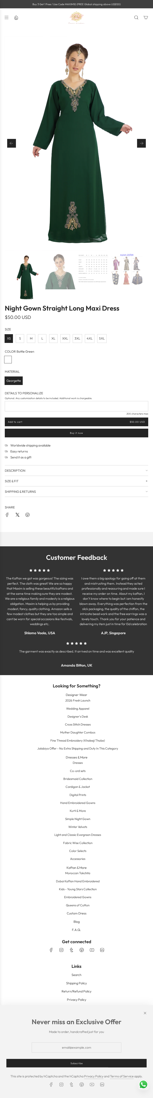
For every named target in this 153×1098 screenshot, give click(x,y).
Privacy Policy (93, 1076)
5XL (102, 338)
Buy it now (76, 432)
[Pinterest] (81, 950)
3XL (77, 338)
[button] (11, 143)
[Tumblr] (71, 950)
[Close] (145, 1013)
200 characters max (137, 413)
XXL (65, 338)
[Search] (136, 17)
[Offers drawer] (16, 17)
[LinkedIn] (102, 950)
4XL (90, 338)
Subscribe (77, 1063)
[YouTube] (92, 950)
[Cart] (146, 17)
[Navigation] (6, 17)
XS (9, 338)
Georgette (13, 381)
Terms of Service (122, 1076)
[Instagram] (61, 950)
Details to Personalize (24, 393)
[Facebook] (51, 950)
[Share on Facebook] (7, 515)
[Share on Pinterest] (27, 515)
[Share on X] (17, 515)
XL (53, 338)
